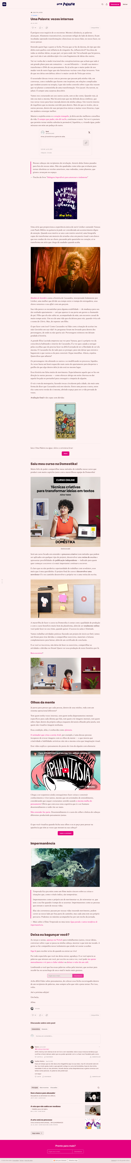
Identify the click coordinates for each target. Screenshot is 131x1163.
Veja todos (36, 1133)
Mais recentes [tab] (44, 1087)
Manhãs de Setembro (39, 298)
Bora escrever (36, 653)
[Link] (27, 463)
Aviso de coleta (28, 1160)
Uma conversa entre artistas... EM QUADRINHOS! (47, 1122)
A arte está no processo (41, 1120)
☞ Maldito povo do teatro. (39, 1109)
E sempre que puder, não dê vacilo (52, 119)
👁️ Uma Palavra (37, 12)
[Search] (102, 4)
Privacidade (15, 1160)
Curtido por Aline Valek (43, 1049)
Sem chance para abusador (43, 1093)
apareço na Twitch (55, 940)
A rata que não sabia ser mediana (46, 1106)
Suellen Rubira (39, 1061)
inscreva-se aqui (65, 548)
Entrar (125, 4)
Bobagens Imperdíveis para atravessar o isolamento (67, 177)
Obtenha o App (73, 1160)
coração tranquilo (61, 116)
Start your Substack (60, 1160)
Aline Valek (42, 1098)
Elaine (37, 1047)
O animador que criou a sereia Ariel (46, 735)
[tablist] (39, 1029)
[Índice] (2, 581)
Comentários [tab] (36, 1029)
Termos (22, 1160)
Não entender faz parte (40, 812)
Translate (35, 15)
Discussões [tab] (53, 1087)
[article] (65, 1097)
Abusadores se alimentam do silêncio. (43, 1096)
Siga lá (33, 951)
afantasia (68, 730)
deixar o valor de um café (77, 962)
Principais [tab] (35, 1087)
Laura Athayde (53, 1124)
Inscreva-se (115, 4)
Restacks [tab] (44, 1029)
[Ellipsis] (99, 1046)
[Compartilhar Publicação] (107, 4)
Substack (113, 1160)
